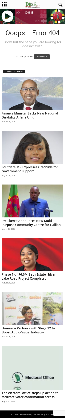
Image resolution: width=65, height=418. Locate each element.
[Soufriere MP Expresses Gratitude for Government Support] (32, 147)
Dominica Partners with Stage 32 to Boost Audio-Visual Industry (28, 330)
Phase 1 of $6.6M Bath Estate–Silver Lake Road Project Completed (29, 276)
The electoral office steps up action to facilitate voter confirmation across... (30, 395)
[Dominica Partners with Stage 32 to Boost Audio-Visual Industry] (32, 308)
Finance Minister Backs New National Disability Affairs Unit (30, 115)
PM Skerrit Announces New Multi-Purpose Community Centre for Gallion (31, 223)
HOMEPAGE (42, 57)
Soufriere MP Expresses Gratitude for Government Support (30, 169)
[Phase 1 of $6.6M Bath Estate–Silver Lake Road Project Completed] (32, 254)
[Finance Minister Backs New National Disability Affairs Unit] (32, 93)
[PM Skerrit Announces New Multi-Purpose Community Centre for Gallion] (32, 201)
